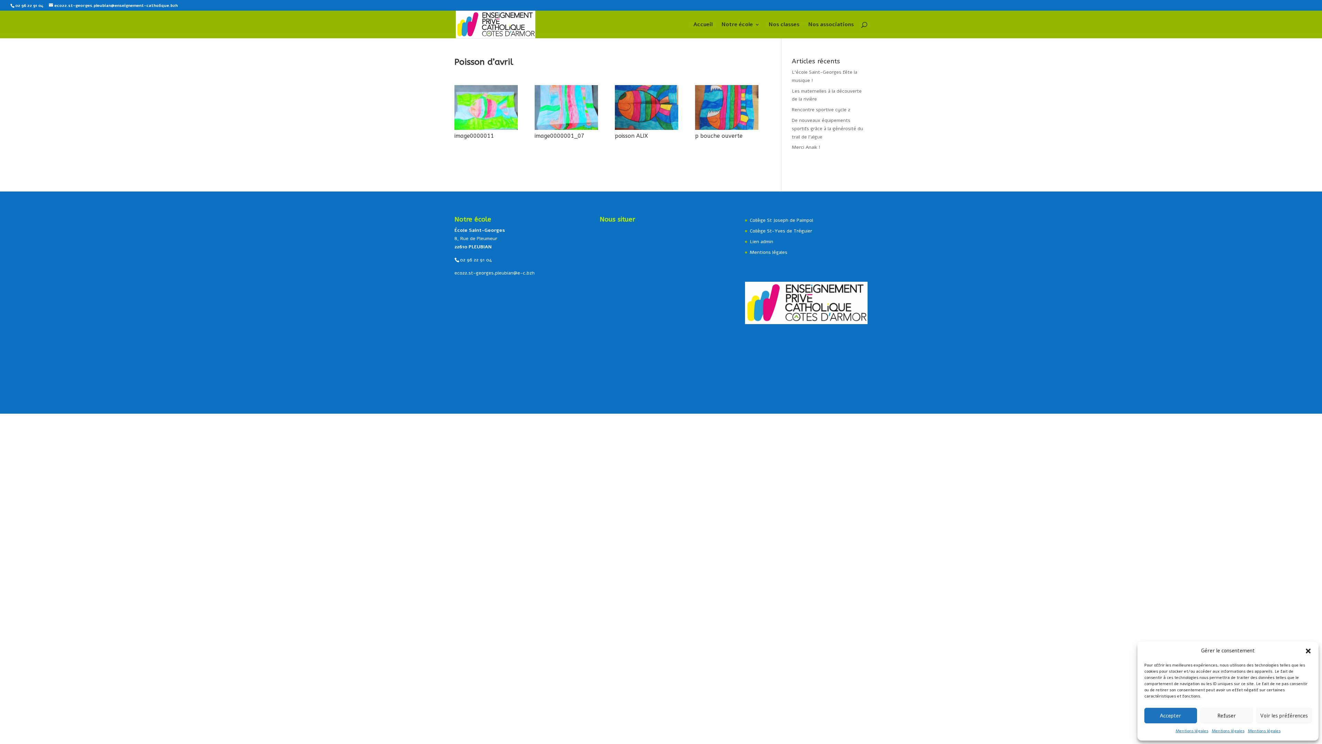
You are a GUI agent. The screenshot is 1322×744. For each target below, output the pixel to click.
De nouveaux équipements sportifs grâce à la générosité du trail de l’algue (827, 128)
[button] (1308, 651)
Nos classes (784, 25)
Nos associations (831, 25)
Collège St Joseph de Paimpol (781, 220)
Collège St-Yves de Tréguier (781, 231)
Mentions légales (1192, 731)
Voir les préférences (1284, 715)
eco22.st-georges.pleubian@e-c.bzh (494, 273)
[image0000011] (486, 129)
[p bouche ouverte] (726, 129)
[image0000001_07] (566, 129)
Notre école (737, 25)
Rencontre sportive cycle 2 (821, 109)
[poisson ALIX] (646, 129)
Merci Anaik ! (806, 147)
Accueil (703, 25)
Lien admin (761, 241)
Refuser (1226, 715)
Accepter (1170, 715)
